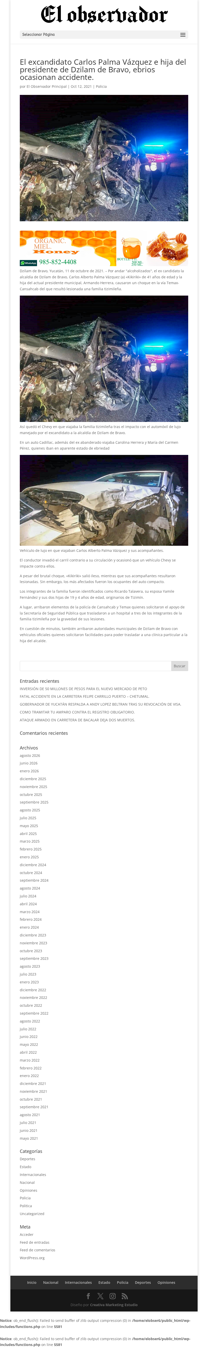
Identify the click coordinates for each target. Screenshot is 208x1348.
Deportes (27, 1158)
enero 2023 (29, 982)
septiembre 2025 (34, 802)
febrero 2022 (31, 1068)
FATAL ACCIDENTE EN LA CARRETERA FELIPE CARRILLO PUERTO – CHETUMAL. (84, 696)
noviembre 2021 (33, 1091)
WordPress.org (32, 1257)
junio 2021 (29, 1130)
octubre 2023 (31, 950)
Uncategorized (32, 1213)
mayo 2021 (29, 1138)
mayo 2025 (29, 825)
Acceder (26, 1234)
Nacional (27, 1182)
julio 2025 (28, 817)
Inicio (32, 1282)
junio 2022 (29, 1036)
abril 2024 (28, 903)
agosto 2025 (30, 810)
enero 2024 (29, 927)
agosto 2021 (30, 1114)
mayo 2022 (29, 1044)
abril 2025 (28, 833)
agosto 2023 (30, 966)
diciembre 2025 (33, 778)
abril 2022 (28, 1052)
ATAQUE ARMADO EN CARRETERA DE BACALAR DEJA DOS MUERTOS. (77, 720)
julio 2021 (28, 1122)
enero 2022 (29, 1075)
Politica (26, 1205)
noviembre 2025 (33, 786)
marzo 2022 (30, 1060)
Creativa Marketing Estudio (114, 1304)
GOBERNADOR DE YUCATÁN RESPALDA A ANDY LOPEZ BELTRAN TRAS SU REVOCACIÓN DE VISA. (100, 704)
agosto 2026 (30, 755)
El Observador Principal (47, 86)
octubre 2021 (31, 1099)
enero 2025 (29, 857)
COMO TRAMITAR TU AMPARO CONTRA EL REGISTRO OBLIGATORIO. (77, 712)
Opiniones (28, 1190)
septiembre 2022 (34, 1013)
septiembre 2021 (34, 1106)
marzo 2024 (30, 911)
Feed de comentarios (37, 1250)
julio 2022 (28, 1029)
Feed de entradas (34, 1242)
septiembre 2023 (34, 958)
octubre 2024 (31, 872)
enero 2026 (29, 771)
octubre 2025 (31, 794)
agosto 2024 (30, 888)
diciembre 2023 (33, 935)
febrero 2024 (31, 919)
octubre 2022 (31, 1005)
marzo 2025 (30, 841)
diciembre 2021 (33, 1083)
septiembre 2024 (34, 880)
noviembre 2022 (33, 997)
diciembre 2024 (33, 864)
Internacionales (33, 1174)
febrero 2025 (31, 849)
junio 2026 (29, 763)
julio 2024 (28, 896)
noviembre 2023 (33, 943)
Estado (25, 1166)
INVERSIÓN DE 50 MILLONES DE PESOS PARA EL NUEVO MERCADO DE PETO (83, 688)
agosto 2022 (30, 1021)
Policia (101, 86)
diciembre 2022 (33, 989)
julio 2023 (28, 974)
